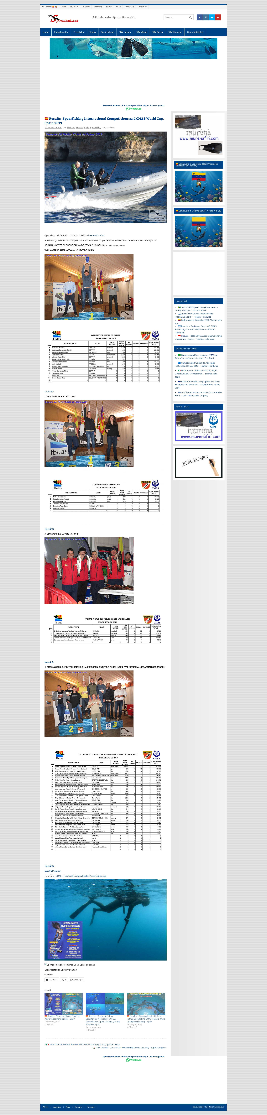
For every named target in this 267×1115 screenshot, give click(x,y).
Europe (78, 1107)
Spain (86, 127)
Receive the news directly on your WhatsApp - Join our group (133, 105)
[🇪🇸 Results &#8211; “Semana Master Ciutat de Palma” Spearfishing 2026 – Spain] (63, 1004)
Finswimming (61, 32)
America (57, 1107)
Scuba (93, 32)
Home (63, 7)
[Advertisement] (133, 80)
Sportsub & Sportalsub (214, 1107)
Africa (45, 1107)
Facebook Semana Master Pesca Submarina (85, 876)
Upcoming (97, 7)
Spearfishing (107, 32)
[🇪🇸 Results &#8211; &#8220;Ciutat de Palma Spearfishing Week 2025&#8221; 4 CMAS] (105, 1004)
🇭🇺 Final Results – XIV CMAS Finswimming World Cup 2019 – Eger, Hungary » (130, 1047)
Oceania (90, 1107)
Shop (118, 7)
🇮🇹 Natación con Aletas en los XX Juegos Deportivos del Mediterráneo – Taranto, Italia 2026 (196, 373)
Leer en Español (96, 235)
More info (49, 391)
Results (109, 7)
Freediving (79, 32)
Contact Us (129, 7)
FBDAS (58, 876)
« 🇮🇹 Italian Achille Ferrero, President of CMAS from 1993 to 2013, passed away (82, 1044)
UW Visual (141, 32)
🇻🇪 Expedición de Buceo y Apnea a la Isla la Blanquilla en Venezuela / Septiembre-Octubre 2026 (197, 384)
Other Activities (195, 32)
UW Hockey (125, 32)
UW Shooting (175, 32)
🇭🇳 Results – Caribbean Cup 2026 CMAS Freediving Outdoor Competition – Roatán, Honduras (195, 329)
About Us (74, 7)
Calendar (86, 7)
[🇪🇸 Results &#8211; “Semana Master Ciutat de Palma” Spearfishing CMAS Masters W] (146, 1004)
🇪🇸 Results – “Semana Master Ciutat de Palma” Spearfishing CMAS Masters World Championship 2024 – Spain (146, 1019)
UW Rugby (157, 32)
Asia (68, 1107)
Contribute (142, 7)
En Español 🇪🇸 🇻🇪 (49, 7)
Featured (71, 127)
